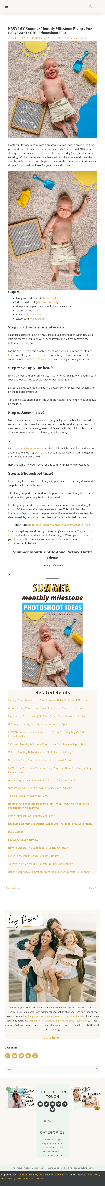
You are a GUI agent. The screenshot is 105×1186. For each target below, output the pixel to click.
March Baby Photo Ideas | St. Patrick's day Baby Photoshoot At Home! (48, 716)
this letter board (30, 448)
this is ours (48, 298)
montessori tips (57, 1016)
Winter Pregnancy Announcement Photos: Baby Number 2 (41, 780)
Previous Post (11, 888)
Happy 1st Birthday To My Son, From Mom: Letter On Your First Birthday (49, 871)
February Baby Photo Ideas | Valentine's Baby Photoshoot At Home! (47, 708)
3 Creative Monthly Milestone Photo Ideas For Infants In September (46, 744)
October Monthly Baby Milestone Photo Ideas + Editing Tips (42, 752)
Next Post (95, 888)
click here (18, 539)
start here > (52, 1037)
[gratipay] (35, 1055)
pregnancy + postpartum (41, 1020)
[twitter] (28, 1055)
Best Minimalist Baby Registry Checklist (30, 815)
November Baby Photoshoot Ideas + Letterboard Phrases (41, 760)
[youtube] (15, 1055)
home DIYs (82, 1020)
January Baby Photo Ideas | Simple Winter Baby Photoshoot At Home (48, 700)
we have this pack (47, 302)
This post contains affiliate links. (68, 38)
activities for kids (75, 1016)
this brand (14, 535)
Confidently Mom (26, 1175)
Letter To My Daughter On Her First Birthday (33, 855)
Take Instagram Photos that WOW (27, 795)
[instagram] (8, 1055)
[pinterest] (22, 1055)
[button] (6, 6)
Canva (62, 351)
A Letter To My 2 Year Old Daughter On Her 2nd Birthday (40, 863)
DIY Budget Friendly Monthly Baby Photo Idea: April (59, 525)
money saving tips (65, 1020)
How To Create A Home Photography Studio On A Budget (40, 787)
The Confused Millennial (50, 1175)
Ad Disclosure (37, 1179)
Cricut (37, 310)
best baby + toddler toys (35, 1016)
